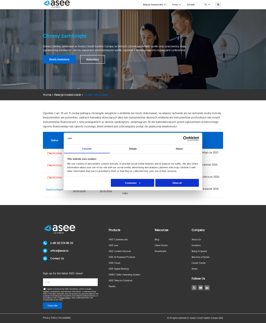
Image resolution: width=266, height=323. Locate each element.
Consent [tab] (86, 148)
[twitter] (194, 287)
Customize (131, 182)
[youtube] (200, 287)
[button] (218, 4)
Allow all (177, 182)
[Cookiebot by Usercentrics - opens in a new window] (185, 138)
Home (47, 95)
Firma (175, 4)
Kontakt (191, 4)
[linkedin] (207, 287)
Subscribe (52, 305)
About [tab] (179, 148)
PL (206, 4)
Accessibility (65, 317)
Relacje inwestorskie (153, 4)
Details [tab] (133, 148)
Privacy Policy (64, 298)
